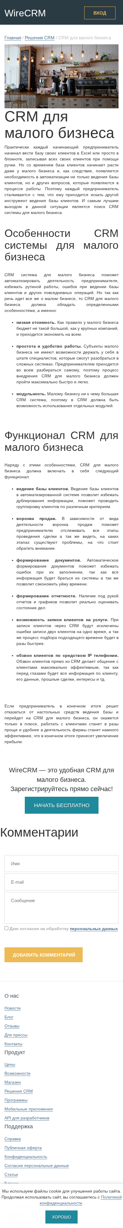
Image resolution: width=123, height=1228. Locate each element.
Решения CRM (18, 1091)
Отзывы (11, 1026)
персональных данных (94, 928)
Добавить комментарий (44, 954)
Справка (12, 1138)
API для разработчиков (26, 1117)
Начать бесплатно (62, 805)
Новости (12, 1008)
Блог (8, 1017)
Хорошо (61, 1217)
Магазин (12, 1082)
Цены (9, 1064)
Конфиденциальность (25, 1156)
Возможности (17, 1073)
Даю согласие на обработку (63, 928)
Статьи (11, 1174)
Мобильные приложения (28, 1109)
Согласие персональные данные (36, 1165)
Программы (15, 1100)
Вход (99, 12)
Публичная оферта (23, 1147)
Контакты (13, 1043)
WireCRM (25, 13)
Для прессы (15, 1034)
